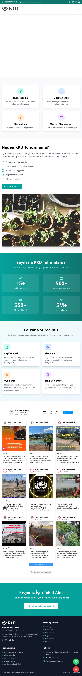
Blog (46, 642)
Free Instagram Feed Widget (42, 572)
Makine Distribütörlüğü (12, 664)
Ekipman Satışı (9, 661)
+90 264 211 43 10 (51, 658)
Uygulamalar (49, 633)
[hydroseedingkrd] (5, 423)
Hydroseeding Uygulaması (13, 652)
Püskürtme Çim (9, 655)
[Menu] (78, 9)
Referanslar (49, 639)
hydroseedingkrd (14, 422)
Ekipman (48, 636)
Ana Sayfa (48, 627)
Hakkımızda (49, 630)
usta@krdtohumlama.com (54, 661)
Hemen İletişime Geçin (41, 606)
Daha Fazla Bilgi (10, 186)
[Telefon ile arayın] (76, 669)
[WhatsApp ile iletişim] (76, 662)
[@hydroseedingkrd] (11, 412)
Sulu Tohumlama (10, 658)
